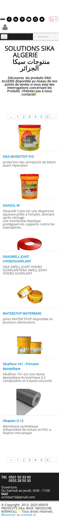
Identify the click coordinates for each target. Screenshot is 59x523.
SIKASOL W (11, 205)
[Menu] (4, 36)
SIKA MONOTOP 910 (18, 156)
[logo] (1, 9)
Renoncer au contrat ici (18, 514)
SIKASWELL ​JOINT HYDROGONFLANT (17, 258)
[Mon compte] (5, 27)
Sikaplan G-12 (13, 420)
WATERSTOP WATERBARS (22, 313)
